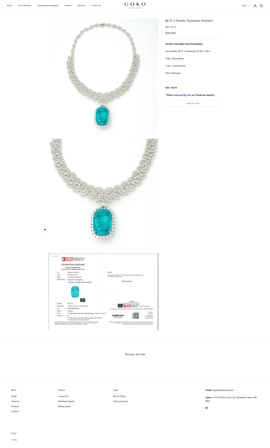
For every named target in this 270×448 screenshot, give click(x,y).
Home (9, 5)
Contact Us (96, 5)
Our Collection (24, 5)
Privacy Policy (119, 396)
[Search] (261, 5)
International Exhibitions (48, 5)
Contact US (63, 396)
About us (82, 5)
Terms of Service (120, 401)
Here (185, 95)
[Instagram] (206, 408)
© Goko (14, 440)
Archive (68, 5)
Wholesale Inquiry (66, 401)
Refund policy (64, 406)
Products (15, 406)
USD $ (244, 6)
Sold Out (193, 104)
